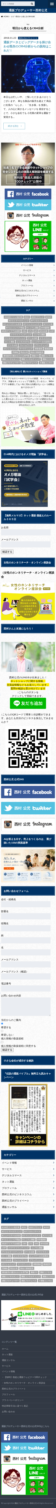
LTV (30, 331)
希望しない (7, 1034)
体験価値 (38, 348)
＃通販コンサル (46, 363)
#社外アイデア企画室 (11, 331)
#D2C (26, 317)
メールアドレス (10, 539)
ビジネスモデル (23, 342)
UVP (52, 331)
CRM (24, 331)
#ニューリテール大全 (12, 324)
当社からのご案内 (11, 1019)
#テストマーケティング (19, 320)
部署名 (5, 911)
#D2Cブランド (38, 317)
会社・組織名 (8, 899)
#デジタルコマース (39, 320)
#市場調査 (45, 328)
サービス (27, 270)
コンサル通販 (39, 334)
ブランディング (41, 345)
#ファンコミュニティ (33, 324)
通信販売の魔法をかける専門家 (16, 356)
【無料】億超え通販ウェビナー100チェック (25, 1377)
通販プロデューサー (11, 363)
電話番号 (6, 983)
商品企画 (24, 352)
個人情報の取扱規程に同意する (18, 1045)
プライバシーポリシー (13, 1400)
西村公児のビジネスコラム (27, 290)
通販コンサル (27, 300)
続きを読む (13, 126)
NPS (36, 331)
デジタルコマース (27, 275)
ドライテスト (45, 338)
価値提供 (48, 348)
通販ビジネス (48, 359)
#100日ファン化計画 (13, 317)
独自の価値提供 (36, 352)
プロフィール (27, 285)
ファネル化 (12, 345)
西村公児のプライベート (27, 295)
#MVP (48, 317)
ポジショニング (10, 348)
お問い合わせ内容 (11, 995)
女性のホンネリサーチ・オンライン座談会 (24, 1382)
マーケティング (25, 348)
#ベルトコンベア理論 (15, 328)
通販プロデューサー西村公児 (28, 10)
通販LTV (35, 356)
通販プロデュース (29, 363)
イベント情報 (27, 265)
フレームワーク (26, 345)
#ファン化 (48, 324)
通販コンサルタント (10, 359)
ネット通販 (27, 280)
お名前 (5, 527)
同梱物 (15, 352)
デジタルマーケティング (15, 338)
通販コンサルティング (30, 359)
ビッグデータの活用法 (41, 342)
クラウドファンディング (21, 334)
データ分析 (32, 338)
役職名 (5, 923)
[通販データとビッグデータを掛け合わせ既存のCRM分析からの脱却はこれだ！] (28, 90)
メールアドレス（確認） (14, 971)
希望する (6, 1027)
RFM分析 (44, 331)
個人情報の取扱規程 (12, 1038)
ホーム (5, 1348)
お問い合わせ (8, 1411)
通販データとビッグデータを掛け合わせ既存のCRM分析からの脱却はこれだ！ (27, 46)
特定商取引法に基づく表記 (15, 1405)
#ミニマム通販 (32, 328)
